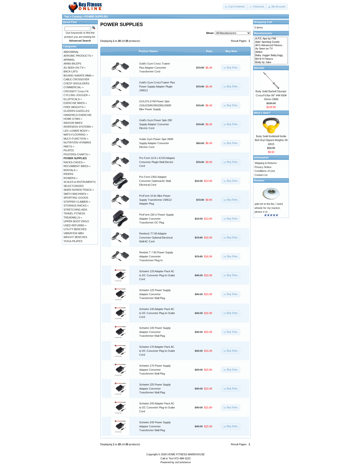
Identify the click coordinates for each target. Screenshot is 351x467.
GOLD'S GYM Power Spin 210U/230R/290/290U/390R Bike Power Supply (155, 105)
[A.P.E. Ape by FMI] (271, 38)
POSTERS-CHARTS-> (77, 154)
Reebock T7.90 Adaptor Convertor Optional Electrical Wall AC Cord (155, 237)
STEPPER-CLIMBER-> (77, 201)
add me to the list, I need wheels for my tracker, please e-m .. (269, 207)
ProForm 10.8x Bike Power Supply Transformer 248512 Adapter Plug (155, 199)
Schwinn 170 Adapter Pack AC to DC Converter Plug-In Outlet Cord (157, 350)
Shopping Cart (263, 22)
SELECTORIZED (74, 186)
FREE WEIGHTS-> (75, 107)
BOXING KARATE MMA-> (79, 75)
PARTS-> (69, 146)
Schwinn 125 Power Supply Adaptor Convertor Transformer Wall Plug (155, 294)
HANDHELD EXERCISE (77, 115)
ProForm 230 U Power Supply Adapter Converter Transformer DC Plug (156, 218)
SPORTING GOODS (76, 197)
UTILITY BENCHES (75, 229)
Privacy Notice (263, 167)
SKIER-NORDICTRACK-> (79, 189)
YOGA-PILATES (73, 241)
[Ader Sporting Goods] (271, 42)
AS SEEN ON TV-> (74, 67)
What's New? (262, 112)
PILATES (69, 150)
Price (209, 51)
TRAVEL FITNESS (74, 213)
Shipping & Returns (266, 163)
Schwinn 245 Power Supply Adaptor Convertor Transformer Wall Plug (155, 426)
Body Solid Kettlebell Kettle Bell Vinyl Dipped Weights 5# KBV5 (271, 140)
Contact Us (261, 175)
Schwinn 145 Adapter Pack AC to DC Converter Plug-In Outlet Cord (157, 313)
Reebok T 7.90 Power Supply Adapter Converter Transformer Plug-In (156, 256)
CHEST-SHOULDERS (76, 83)
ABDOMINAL (71, 51)
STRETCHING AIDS (75, 209)
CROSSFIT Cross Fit (76, 91)
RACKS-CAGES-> (74, 162)
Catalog (77, 16)
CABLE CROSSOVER (76, 79)
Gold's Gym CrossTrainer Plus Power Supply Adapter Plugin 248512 (157, 86)
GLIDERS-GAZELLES (76, 110)
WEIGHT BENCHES (75, 237)
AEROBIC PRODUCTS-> (78, 55)
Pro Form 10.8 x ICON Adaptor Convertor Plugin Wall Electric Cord (157, 162)
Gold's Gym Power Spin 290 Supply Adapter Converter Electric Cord (155, 124)
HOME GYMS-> (73, 118)
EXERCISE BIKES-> (75, 103)
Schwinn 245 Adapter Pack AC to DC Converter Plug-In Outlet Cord (157, 407)
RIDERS (68, 174)
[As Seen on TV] (271, 48)
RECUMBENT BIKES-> (77, 166)
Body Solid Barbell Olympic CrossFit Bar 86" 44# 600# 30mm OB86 (271, 95)
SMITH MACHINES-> (76, 193)
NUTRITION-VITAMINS (77, 142)
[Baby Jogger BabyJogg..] (271, 55)
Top (66, 16)
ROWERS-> (71, 178)
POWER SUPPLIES (96, 16)
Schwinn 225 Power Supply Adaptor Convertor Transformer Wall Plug (155, 388)
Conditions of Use (265, 170)
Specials (259, 67)
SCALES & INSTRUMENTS (80, 181)
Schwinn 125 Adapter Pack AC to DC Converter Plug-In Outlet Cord (157, 275)
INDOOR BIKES (73, 122)
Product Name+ (148, 51)
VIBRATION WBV (74, 233)
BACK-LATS (71, 71)
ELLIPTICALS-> (73, 99)
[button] (235, 7)
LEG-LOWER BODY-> (77, 130)
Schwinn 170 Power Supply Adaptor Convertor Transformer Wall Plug (155, 369)
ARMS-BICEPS (72, 63)
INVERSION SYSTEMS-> (78, 126)
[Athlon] (271, 52)
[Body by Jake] (271, 62)
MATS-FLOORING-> (76, 134)
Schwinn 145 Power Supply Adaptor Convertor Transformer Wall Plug (155, 331)
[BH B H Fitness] (271, 59)
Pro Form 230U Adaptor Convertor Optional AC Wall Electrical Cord (155, 180)
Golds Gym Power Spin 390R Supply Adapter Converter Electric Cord (156, 143)
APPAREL (69, 59)
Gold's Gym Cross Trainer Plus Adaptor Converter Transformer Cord (154, 67)
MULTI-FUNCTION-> (76, 138)
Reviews (259, 180)
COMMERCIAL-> (74, 87)
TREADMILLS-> (73, 217)
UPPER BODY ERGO (76, 221)
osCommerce (183, 462)
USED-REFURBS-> (75, 225)
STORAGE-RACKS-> (76, 205)
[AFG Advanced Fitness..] (271, 45)
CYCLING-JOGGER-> (77, 95)
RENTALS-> (71, 170)
